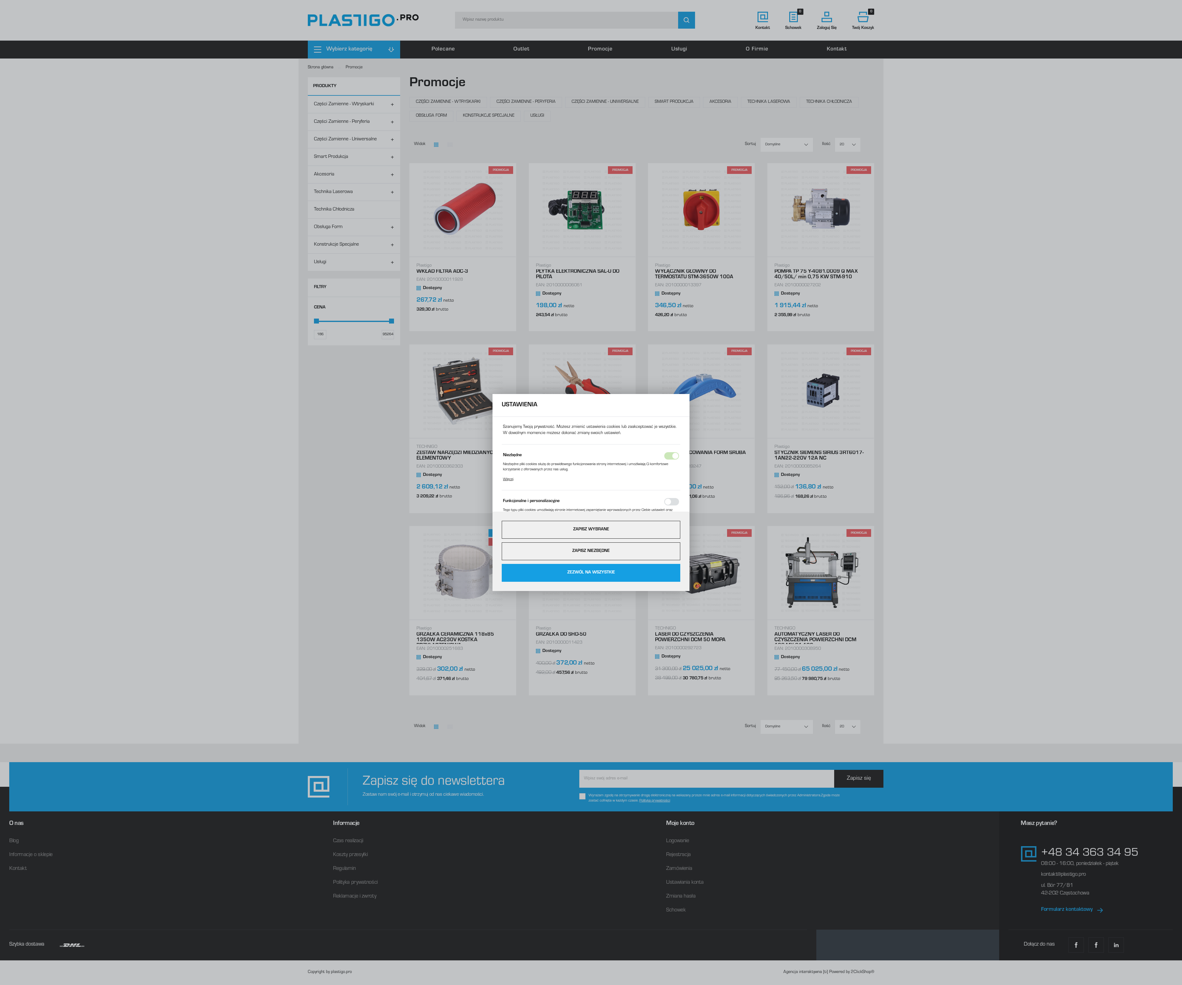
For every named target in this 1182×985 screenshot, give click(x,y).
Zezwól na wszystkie (591, 573)
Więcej (508, 479)
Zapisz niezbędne (591, 551)
